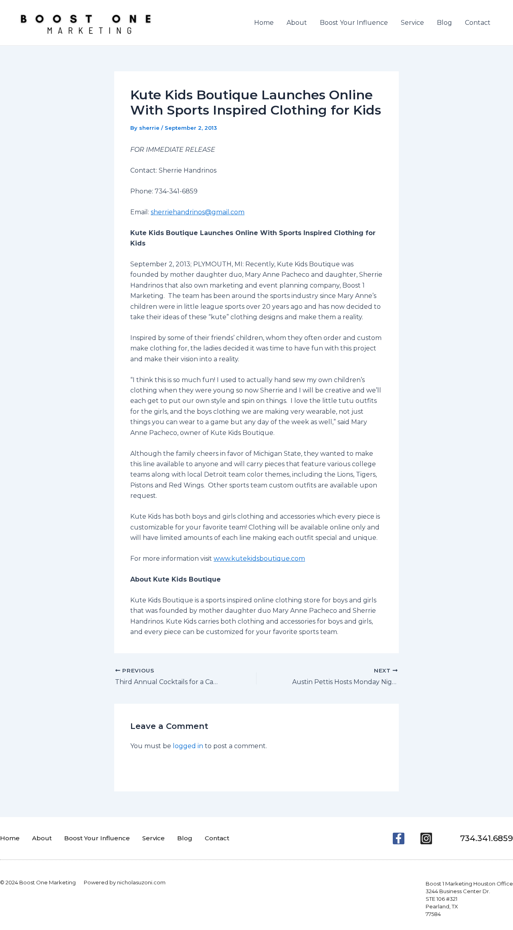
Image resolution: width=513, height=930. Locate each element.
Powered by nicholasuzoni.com (125, 882)
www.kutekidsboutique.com (259, 558)
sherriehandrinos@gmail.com (197, 212)
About (297, 22)
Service (412, 22)
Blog (444, 22)
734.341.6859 (486, 838)
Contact (478, 22)
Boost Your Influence (354, 22)
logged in (188, 746)
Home (264, 22)
